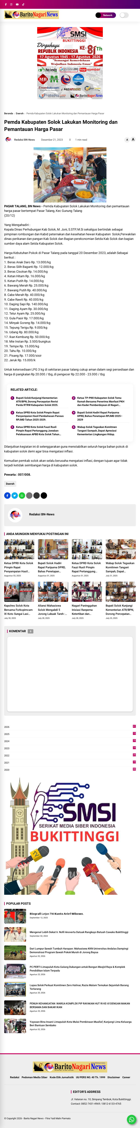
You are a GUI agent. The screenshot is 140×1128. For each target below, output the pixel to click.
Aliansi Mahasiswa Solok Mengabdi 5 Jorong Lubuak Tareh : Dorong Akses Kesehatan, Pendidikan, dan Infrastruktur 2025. (52, 610)
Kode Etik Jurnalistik (62, 1077)
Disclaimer (114, 1077)
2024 (70, 741)
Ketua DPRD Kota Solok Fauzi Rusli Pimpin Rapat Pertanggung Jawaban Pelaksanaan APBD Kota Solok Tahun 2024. (37, 430)
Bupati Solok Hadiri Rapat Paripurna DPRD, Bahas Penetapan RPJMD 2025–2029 (99, 416)
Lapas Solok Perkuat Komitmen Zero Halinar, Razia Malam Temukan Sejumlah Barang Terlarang (79, 987)
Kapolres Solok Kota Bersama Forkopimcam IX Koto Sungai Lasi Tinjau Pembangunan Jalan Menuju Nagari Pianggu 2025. (18, 610)
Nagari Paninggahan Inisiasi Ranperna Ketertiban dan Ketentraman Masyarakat (84, 610)
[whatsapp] (22, 495)
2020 (70, 770)
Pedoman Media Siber (34, 1077)
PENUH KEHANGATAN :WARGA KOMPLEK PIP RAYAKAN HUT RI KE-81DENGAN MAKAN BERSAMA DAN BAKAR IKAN (80, 1005)
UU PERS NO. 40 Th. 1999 (90, 1077)
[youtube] (17, 4)
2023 (70, 748)
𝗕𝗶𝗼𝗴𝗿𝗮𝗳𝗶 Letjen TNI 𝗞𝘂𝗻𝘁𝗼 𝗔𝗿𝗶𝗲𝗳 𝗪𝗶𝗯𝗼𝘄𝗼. (57, 913)
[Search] (134, 4)
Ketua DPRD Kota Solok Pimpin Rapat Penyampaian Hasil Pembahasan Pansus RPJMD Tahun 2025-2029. (40, 416)
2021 (70, 763)
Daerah (20, 113)
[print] (29, 495)
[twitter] (14, 495)
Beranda (8, 113)
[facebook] (6, 4)
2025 (70, 734)
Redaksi (14, 1077)
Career (126, 1077)
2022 (70, 756)
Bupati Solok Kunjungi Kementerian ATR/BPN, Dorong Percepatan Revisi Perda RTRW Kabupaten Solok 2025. (37, 401)
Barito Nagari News (34, 1118)
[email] (36, 495)
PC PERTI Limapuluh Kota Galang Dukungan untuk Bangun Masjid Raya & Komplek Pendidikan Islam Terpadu (77, 968)
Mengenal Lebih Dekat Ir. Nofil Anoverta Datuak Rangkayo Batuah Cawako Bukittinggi (79, 932)
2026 (70, 727)
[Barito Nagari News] (31, 18)
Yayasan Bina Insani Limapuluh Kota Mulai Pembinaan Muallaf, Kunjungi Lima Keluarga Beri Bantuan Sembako (81, 1023)
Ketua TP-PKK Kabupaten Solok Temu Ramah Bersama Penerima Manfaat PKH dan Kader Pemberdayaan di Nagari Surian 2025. (100, 401)
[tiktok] (23, 4)
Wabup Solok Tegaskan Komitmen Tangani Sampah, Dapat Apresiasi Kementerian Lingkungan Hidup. (97, 430)
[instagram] (11, 4)
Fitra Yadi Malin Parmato (58, 1118)
